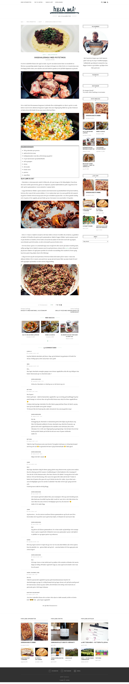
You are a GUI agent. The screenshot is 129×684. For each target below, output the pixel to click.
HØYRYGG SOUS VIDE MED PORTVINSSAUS (101, 227)
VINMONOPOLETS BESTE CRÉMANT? (63, 642)
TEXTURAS (98, 658)
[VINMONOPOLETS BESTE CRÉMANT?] (64, 632)
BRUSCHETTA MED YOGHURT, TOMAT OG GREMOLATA (88, 165)
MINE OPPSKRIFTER (26, 2)
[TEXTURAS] (101, 652)
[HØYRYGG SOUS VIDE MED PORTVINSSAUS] (102, 220)
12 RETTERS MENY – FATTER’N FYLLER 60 (94, 642)
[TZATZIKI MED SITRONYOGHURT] (102, 142)
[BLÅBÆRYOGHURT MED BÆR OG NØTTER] (69, 327)
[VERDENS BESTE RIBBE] (95, 110)
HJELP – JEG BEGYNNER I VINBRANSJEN (87, 659)
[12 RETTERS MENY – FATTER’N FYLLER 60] (94, 632)
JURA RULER (68, 658)
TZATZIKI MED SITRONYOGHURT (101, 148)
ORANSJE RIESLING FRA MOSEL (57, 659)
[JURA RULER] (71, 652)
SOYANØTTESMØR (87, 226)
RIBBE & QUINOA (50, 335)
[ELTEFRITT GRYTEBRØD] (102, 203)
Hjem (22, 21)
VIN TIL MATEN (38, 2)
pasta (67, 248)
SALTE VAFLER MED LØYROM (30, 335)
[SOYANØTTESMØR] (89, 220)
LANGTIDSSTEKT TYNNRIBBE (87, 210)
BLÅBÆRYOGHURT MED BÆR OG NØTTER (88, 148)
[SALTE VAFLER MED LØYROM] (31, 327)
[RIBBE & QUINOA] (50, 327)
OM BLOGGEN (59, 2)
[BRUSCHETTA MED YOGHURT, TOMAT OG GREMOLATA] (89, 158)
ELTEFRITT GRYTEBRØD (99, 210)
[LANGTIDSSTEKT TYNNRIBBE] (89, 203)
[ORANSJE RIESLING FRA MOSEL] (57, 652)
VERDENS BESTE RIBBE (93, 115)
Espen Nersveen (36, 379)
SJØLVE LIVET (49, 2)
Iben (28, 364)
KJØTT (40, 21)
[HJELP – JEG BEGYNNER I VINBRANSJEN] (87, 652)
